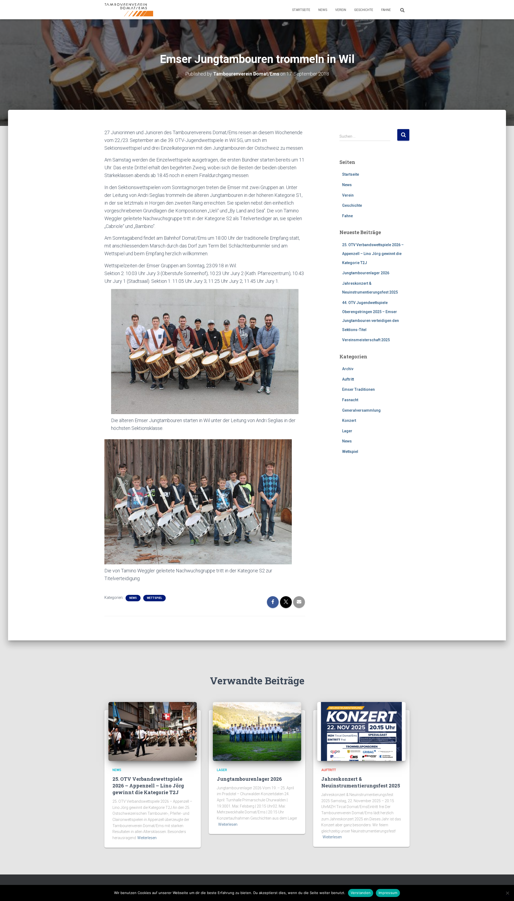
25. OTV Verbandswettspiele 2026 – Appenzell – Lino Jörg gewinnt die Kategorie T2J (373, 254)
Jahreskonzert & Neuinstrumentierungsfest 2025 (360, 782)
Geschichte (363, 10)
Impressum (388, 893)
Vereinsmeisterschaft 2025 (366, 340)
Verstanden (361, 893)
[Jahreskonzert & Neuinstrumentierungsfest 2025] (361, 731)
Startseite (301, 10)
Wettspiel (154, 597)
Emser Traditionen (358, 389)
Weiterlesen (147, 838)
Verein (340, 10)
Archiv (347, 369)
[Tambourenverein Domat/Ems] (128, 9)
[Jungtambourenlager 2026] (257, 731)
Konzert (349, 420)
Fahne (386, 10)
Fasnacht (350, 400)
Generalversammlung (361, 410)
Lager (347, 431)
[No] (507, 893)
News (322, 10)
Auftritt (348, 379)
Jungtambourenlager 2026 (365, 273)
